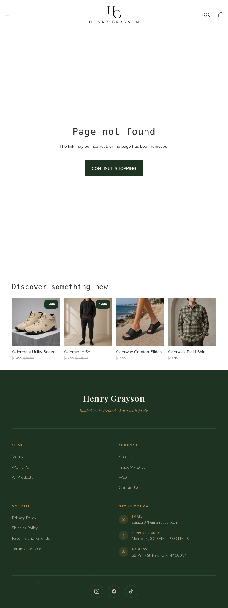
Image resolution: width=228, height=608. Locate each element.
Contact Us (129, 487)
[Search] (203, 14)
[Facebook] (114, 591)
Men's (17, 456)
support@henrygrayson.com (155, 522)
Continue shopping (114, 168)
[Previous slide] (18, 321)
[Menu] (7, 15)
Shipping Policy (25, 527)
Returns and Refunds (31, 538)
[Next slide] (53, 321)
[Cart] (220, 14)
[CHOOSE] (51, 337)
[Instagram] (97, 591)
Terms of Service (26, 548)
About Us (127, 456)
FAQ (123, 477)
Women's (20, 466)
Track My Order (133, 466)
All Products (23, 477)
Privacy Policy (24, 517)
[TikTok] (131, 591)
